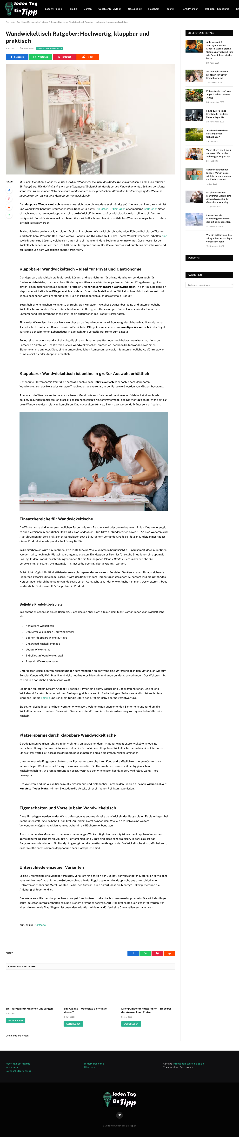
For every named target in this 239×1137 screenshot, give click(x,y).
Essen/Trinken (53, 8)
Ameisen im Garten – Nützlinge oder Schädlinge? (217, 133)
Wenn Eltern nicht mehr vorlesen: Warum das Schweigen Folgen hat (218, 153)
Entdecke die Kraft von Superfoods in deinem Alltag (218, 94)
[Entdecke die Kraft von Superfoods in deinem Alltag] (194, 95)
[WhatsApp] (9, 215)
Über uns (89, 1067)
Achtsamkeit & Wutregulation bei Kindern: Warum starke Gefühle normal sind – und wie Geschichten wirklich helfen (219, 50)
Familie (73, 8)
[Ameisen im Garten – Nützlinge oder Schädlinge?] (194, 134)
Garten (88, 8)
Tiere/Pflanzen (189, 8)
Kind (164, 236)
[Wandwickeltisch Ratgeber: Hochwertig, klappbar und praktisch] (90, 119)
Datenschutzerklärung (18, 1071)
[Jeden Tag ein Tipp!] (21, 9)
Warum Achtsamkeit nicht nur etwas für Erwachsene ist (217, 74)
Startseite (10, 22)
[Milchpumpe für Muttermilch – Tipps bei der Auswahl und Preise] (148, 989)
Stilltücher (150, 209)
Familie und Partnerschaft (29, 22)
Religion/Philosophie (217, 8)
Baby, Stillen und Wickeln (55, 22)
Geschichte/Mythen (109, 8)
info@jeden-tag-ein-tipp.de (188, 1063)
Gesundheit (135, 8)
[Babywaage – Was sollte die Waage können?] (90, 989)
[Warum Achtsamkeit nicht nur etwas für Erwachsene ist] (194, 76)
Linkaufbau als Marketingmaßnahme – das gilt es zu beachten (218, 218)
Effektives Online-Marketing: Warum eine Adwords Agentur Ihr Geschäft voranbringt (218, 197)
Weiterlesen (15, 1020)
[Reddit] (9, 207)
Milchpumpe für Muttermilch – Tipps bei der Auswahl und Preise (146, 1010)
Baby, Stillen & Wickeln (49, 48)
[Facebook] (9, 190)
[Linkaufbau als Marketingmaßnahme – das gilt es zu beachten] (194, 219)
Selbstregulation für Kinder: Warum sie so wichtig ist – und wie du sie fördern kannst (218, 174)
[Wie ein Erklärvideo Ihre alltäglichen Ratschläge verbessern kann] (194, 239)
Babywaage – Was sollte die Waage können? (85, 1010)
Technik (169, 8)
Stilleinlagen (118, 209)
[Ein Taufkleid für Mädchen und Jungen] (32, 989)
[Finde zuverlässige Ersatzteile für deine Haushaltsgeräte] (194, 115)
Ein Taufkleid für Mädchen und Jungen (29, 1008)
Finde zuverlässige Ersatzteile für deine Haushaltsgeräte (217, 114)
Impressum (12, 1067)
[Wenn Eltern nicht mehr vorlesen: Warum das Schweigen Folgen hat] (194, 154)
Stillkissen (102, 209)
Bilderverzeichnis (94, 1063)
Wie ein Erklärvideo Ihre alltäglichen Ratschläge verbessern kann (219, 238)
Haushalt (153, 8)
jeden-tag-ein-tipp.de (18, 1063)
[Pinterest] (9, 198)
